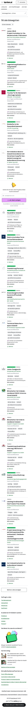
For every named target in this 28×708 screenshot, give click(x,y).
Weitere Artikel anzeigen (8, 667)
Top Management (6, 600)
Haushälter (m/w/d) (14, 213)
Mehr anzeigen (10, 55)
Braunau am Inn (12, 428)
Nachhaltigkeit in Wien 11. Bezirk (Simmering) (13, 682)
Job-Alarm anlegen (15, 200)
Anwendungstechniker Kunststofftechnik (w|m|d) (15, 295)
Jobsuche (4, 7)
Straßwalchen (5, 618)
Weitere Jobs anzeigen (14, 590)
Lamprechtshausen (13, 75)
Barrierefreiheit (12, 694)
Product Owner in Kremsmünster (10, 679)
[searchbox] (14, 13)
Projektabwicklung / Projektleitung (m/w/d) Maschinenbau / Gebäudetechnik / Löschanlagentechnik (16, 534)
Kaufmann (4, 608)
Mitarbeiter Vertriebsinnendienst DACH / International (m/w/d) (17, 393)
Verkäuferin (4, 603)
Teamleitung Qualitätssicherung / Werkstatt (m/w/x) (16, 448)
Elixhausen (11, 167)
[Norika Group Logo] (14, 701)
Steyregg (11, 248)
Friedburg (4, 616)
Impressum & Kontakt (17, 691)
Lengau (3, 621)
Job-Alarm (25, 7)
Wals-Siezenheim (13, 44)
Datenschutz (4, 694)
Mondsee (10, 376)
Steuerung (4, 605)
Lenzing (10, 275)
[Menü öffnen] (2, 2)
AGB (25, 691)
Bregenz (16, 572)
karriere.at (18, 671)
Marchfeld (11, 572)
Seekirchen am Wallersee (15, 103)
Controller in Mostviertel (8, 677)
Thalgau (10, 512)
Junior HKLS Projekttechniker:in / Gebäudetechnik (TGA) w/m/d (17, 33)
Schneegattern (13, 20)
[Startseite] (8, 2)
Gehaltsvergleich (11, 647)
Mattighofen (11, 306)
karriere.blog (5, 651)
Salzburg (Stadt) (13, 133)
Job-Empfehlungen (14, 7)
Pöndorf (3, 624)
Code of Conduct (22, 694)
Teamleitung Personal (15, 268)
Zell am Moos (11, 402)
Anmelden (22, 2)
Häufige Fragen (6, 691)
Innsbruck (17, 248)
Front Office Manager (7, 674)
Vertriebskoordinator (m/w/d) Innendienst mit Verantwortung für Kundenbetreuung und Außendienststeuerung (16, 156)
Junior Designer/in (14, 369)
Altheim (10, 219)
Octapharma (4, 684)
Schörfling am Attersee (14, 332)
